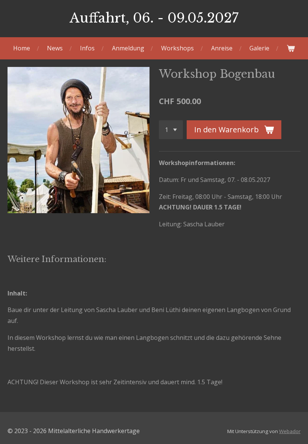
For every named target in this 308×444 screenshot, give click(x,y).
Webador (289, 431)
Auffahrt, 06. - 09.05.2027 (154, 18)
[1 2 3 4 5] (171, 129)
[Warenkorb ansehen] (291, 48)
